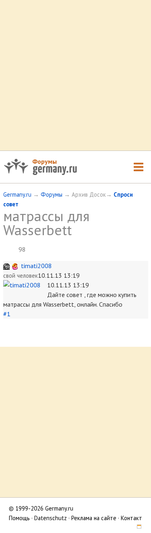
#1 (6, 314)
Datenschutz (50, 518)
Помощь (19, 518)
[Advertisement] (75, 75)
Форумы (44, 161)
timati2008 (36, 266)
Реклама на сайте (93, 518)
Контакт (131, 518)
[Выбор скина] (136, 527)
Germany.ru (17, 194)
